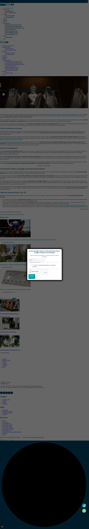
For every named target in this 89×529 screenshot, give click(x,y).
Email (30, 261)
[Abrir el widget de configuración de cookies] (2, 526)
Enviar (31, 276)
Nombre (30, 259)
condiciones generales (44, 265)
